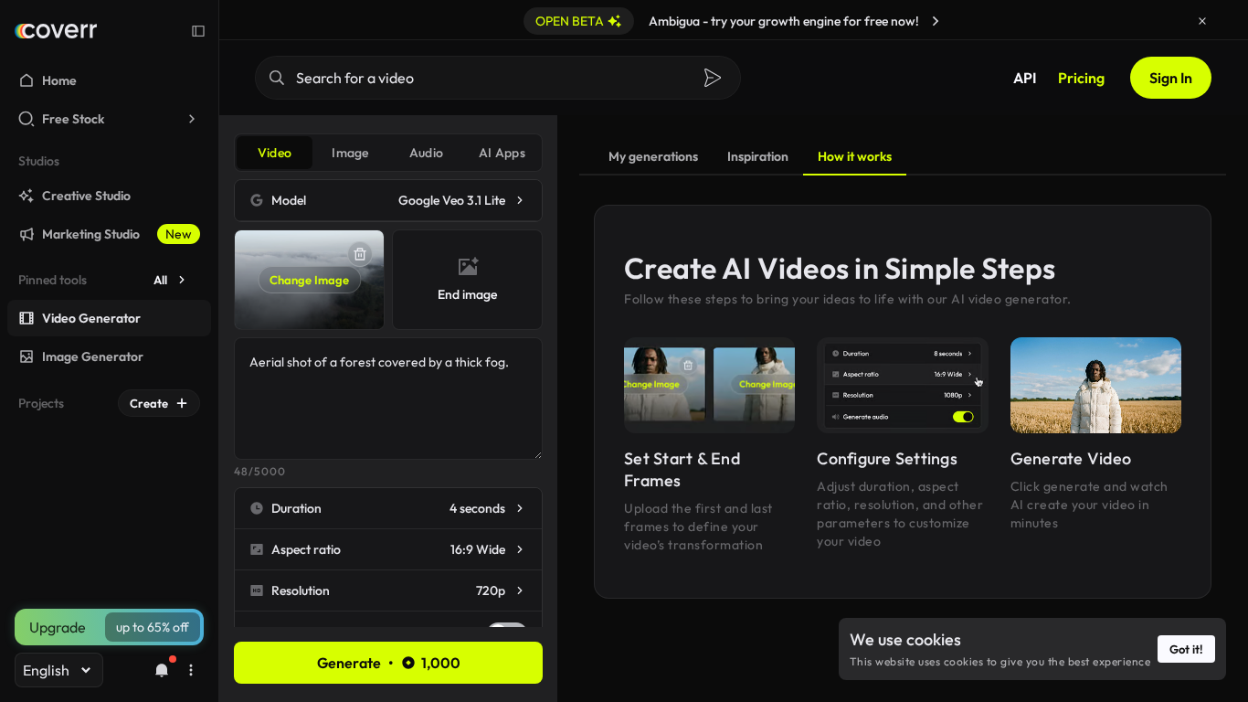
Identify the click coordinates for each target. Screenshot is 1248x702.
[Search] (712, 77)
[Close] (1202, 21)
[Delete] (360, 254)
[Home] (56, 31)
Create (149, 403)
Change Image (309, 279)
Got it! (1186, 649)
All (160, 279)
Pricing (1081, 78)
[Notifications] (162, 670)
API (1024, 78)
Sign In (1170, 78)
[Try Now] (935, 21)
